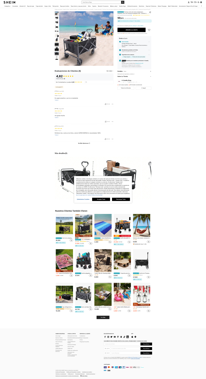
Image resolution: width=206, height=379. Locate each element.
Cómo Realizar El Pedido (71, 342)
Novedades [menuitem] (15, 6)
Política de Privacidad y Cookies (135, 357)
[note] (61, 243)
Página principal (58, 9)
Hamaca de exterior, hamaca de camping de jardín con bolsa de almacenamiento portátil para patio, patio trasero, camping (141, 238)
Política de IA (71, 373)
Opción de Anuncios (90, 373)
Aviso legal (58, 336)
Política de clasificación (73, 350)
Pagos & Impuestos (84, 337)
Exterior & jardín (73, 9)
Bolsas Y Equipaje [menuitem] (162, 6)
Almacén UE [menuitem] (23, 6)
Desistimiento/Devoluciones (74, 337)
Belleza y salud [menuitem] (113, 6)
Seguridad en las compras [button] (128, 54)
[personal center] (189, 2)
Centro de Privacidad (60, 372)
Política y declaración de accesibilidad (72, 355)
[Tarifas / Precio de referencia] (124, 18)
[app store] (132, 337)
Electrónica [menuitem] (141, 6)
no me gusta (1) (59, 87)
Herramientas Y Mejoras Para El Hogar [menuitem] (188, 6)
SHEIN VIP (70, 348)
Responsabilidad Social (61, 339)
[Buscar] (122, 2)
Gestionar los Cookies (87, 372)
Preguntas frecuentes (84, 341)
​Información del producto (71, 353)
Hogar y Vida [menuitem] (47, 6)
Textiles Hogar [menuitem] (122, 6)
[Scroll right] (201, 6)
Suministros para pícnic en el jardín (85, 9)
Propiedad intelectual (80, 373)
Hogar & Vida (66, 9)
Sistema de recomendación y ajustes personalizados (67, 375)
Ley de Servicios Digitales (59, 346)
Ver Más (103, 317)
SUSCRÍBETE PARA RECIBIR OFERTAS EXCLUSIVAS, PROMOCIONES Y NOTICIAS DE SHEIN (125, 341)
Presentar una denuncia (59, 351)
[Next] (149, 178)
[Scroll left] (199, 6)
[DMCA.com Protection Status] (108, 370)
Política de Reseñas (59, 78)
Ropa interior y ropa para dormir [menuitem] (78, 6)
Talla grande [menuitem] (55, 6)
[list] (117, 337)
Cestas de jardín (98, 9)
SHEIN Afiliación (59, 348)
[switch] (85, 82)
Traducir (56, 100)
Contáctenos (82, 336)
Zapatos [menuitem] (94, 6)
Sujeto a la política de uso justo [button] (129, 51)
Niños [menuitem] (89, 6)
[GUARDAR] (149, 30)
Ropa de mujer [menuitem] (30, 6)
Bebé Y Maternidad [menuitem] (172, 6)
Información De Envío (72, 336)
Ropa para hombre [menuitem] (64, 6)
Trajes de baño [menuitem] (39, 6)
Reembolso (70, 339)
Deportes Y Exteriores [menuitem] (151, 6)
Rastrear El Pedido (72, 344)
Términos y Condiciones (61, 373)
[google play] (135, 337)
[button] (198, 2)
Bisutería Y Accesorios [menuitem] (103, 6)
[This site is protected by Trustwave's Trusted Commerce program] (105, 370)
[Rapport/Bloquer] (112, 104)
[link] (191, 2)
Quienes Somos (59, 337)
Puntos (81, 339)
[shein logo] (9, 2)
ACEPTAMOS (107, 364)
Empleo (57, 343)
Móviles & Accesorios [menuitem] (132, 6)
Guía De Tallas (71, 346)
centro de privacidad (135, 358)
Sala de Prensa (59, 341)
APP (132, 333)
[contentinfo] (128, 367)
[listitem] (64, 229)
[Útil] (106, 104)
